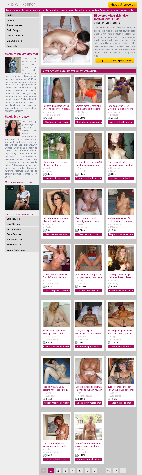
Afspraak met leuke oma (121, 234)
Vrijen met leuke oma (56, 178)
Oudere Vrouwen (15, 35)
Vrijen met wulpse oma (121, 122)
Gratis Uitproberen (123, 4)
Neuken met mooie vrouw (56, 403)
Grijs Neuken (13, 224)
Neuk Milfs (12, 20)
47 (115, 470)
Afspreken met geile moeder (121, 178)
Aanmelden (12, 46)
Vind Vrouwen (14, 229)
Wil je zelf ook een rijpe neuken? (114, 60)
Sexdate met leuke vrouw (121, 290)
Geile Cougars (14, 30)
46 (108, 470)
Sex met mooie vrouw (56, 234)
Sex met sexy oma (88, 234)
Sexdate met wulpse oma (88, 178)
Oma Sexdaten (14, 40)
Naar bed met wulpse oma (56, 346)
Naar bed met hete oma (88, 290)
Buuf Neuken (13, 219)
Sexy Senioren (14, 234)
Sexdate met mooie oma (88, 403)
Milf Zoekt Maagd (15, 239)
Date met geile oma (121, 403)
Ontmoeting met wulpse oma (89, 459)
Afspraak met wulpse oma (89, 122)
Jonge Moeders (14, 25)
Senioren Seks (14, 244)
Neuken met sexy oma (56, 122)
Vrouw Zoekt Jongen (17, 250)
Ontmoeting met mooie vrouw (88, 346)
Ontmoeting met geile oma (56, 290)
